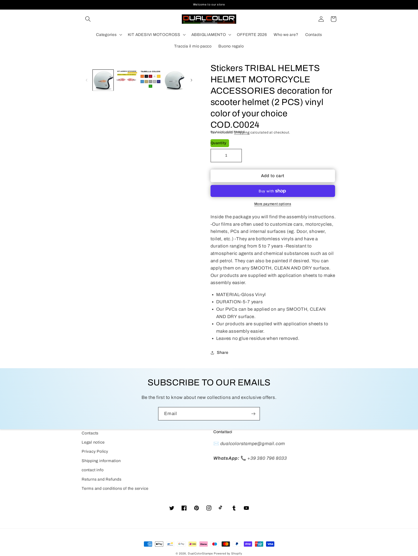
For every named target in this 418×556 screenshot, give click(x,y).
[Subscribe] (253, 414)
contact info (92, 470)
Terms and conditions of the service (115, 488)
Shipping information (101, 461)
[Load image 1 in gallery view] (103, 80)
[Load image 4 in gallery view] (174, 80)
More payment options (272, 204)
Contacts (90, 433)
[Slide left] (86, 80)
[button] (88, 19)
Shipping (241, 132)
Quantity (218, 143)
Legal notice (93, 442)
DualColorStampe (200, 553)
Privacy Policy (95, 451)
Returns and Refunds (101, 479)
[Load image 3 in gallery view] (150, 80)
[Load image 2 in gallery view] (126, 80)
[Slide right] (191, 80)
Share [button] (222, 352)
